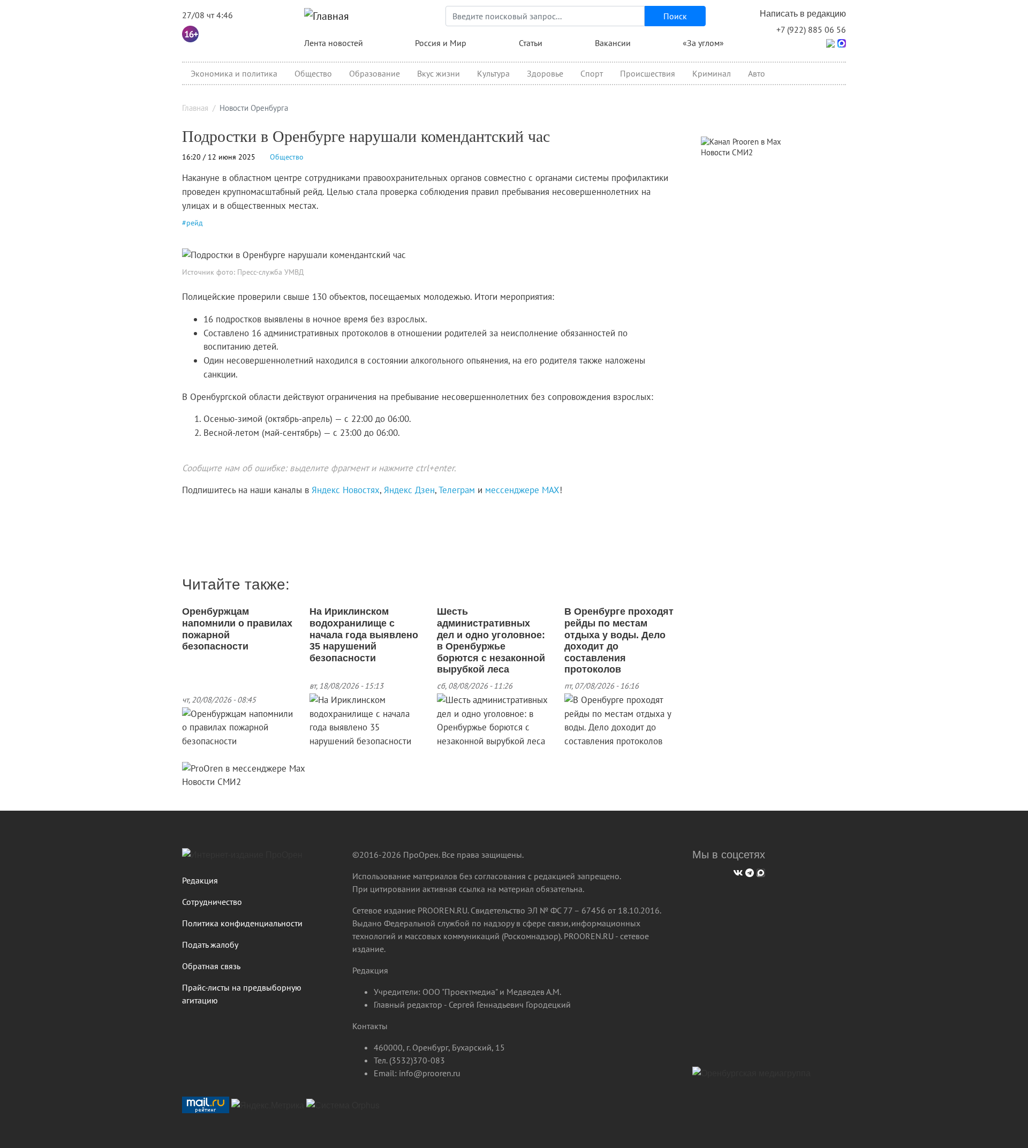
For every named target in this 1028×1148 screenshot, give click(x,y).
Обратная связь (211, 966)
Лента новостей (333, 42)
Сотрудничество (212, 901)
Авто (756, 73)
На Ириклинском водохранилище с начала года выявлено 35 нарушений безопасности (363, 634)
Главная (195, 108)
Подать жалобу (210, 944)
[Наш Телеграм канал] (202, 512)
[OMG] (751, 1077)
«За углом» (703, 42)
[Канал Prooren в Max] (741, 140)
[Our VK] (737, 871)
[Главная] (326, 16)
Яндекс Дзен (409, 490)
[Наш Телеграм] (748, 871)
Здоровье (545, 73)
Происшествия (647, 73)
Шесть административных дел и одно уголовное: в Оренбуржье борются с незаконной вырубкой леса (491, 640)
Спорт (591, 73)
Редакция (200, 880)
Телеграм (457, 490)
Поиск (675, 16)
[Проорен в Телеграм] (830, 42)
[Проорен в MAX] (841, 42)
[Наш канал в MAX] (210, 512)
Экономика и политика (234, 73)
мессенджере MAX (522, 490)
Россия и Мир (440, 42)
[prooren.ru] (259, 859)
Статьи (530, 42)
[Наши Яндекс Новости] (194, 512)
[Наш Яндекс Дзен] (186, 512)
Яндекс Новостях (346, 490)
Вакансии (613, 42)
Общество (313, 73)
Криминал (711, 73)
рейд (194, 223)
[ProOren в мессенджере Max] (243, 768)
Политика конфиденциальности (242, 923)
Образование (374, 73)
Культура (493, 73)
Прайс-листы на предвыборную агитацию (241, 994)
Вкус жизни (438, 73)
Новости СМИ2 (211, 782)
